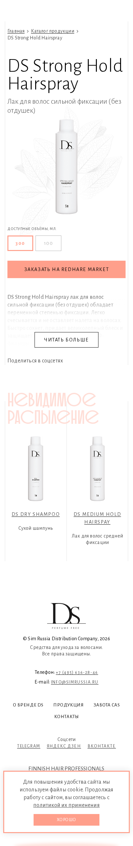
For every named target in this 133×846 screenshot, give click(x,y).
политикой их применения (66, 805)
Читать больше (66, 339)
